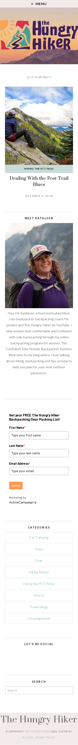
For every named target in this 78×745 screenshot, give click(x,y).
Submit (16, 485)
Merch (39, 595)
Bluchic (28, 737)
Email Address (19, 463)
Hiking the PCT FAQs (38, 168)
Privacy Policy (45, 737)
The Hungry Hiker (39, 719)
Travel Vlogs (39, 607)
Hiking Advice (39, 572)
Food (39, 549)
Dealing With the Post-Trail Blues (39, 181)
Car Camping (38, 537)
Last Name (17, 445)
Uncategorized (39, 618)
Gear (39, 560)
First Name (17, 427)
